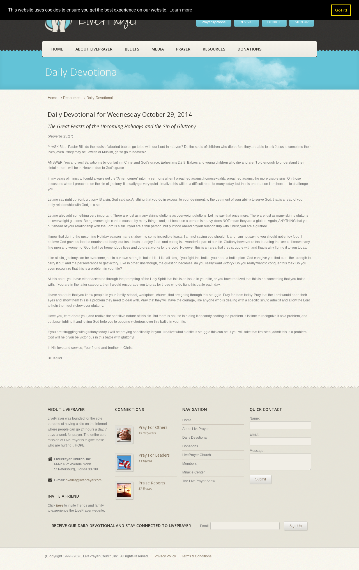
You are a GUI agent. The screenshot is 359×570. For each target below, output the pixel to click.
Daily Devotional (195, 437)
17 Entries (145, 488)
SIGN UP (302, 22)
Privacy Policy (165, 556)
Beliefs (132, 49)
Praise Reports (152, 483)
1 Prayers (145, 461)
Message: (257, 451)
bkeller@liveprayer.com (84, 480)
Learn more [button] (180, 10)
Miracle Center (193, 472)
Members (189, 464)
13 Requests (147, 433)
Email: (254, 434)
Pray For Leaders (154, 455)
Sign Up (295, 526)
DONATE (274, 22)
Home (57, 49)
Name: (255, 418)
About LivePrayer (93, 49)
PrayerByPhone (214, 22)
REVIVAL (247, 22)
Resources (214, 49)
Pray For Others (153, 427)
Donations (249, 49)
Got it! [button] (341, 10)
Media (157, 49)
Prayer (183, 49)
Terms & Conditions (196, 556)
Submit (260, 479)
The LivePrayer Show (198, 481)
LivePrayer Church (196, 455)
